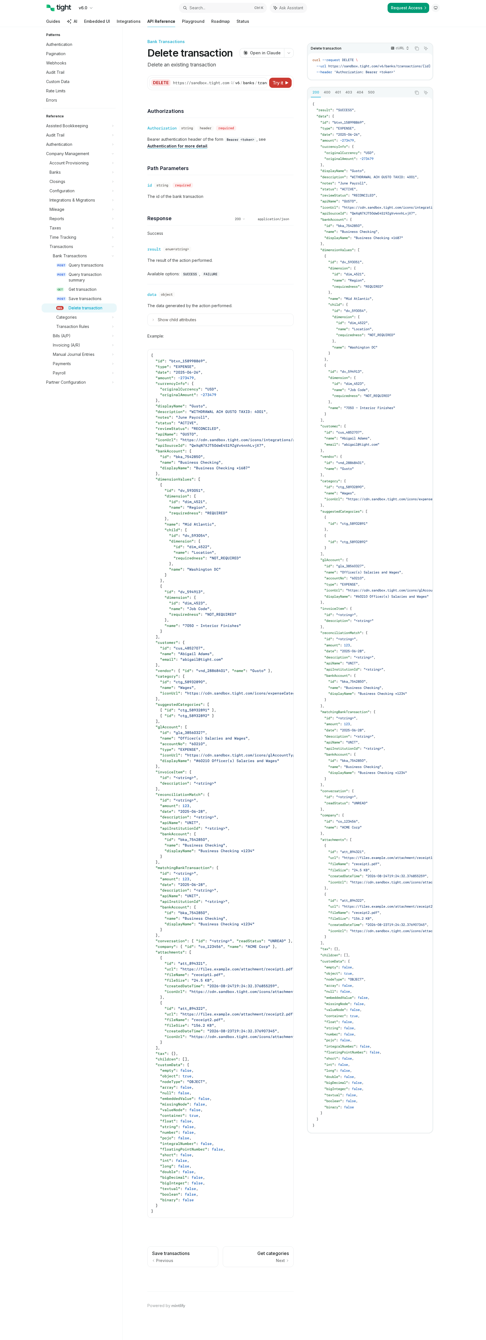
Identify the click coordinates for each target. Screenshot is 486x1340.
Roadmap (220, 21)
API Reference (161, 21)
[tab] (316, 92)
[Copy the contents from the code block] (416, 48)
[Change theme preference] (435, 8)
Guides (53, 21)
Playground (193, 21)
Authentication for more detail (177, 146)
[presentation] (370, 66)
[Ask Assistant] (425, 48)
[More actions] (289, 53)
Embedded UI (97, 21)
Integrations (129, 21)
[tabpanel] (370, 615)
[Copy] (262, 82)
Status (243, 21)
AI (75, 21)
